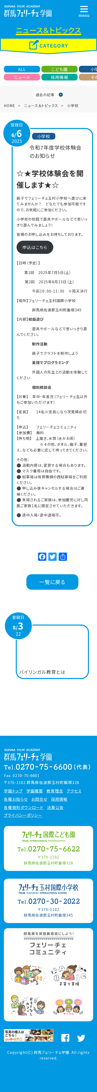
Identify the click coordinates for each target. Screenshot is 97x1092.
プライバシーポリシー (23, 815)
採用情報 (59, 77)
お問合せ (39, 799)
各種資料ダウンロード (23, 807)
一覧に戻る (52, 582)
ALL (22, 69)
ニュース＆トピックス (41, 105)
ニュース (22, 77)
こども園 (59, 69)
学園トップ (13, 791)
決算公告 (55, 807)
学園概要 (34, 791)
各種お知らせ (16, 799)
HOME (9, 105)
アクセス (74, 791)
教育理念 (55, 791)
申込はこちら (35, 247)
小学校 (73, 105)
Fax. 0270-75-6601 (22, 775)
